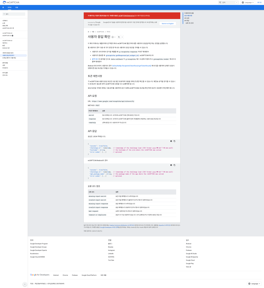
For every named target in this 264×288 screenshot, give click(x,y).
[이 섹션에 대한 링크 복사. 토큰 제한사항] (104, 76)
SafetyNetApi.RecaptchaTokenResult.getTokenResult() (131, 66)
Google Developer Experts (38, 250)
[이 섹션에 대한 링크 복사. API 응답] (99, 131)
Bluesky (110, 247)
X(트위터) (111, 257)
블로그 (110, 244)
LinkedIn (111, 253)
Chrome (188, 247)
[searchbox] (13, 14)
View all (188, 267)
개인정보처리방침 (40, 283)
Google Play (190, 263)
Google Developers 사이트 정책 (109, 227)
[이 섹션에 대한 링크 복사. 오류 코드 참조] (102, 186)
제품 (93, 32)
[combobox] (228, 2)
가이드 (10, 7)
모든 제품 (103, 275)
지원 (16, 7)
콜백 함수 (95, 59)
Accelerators (34, 253)
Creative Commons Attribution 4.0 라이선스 (122, 225)
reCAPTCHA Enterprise (126, 16)
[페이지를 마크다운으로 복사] (119, 37)
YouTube (111, 260)
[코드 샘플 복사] (174, 141)
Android (188, 244)
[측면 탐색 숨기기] (25, 284)
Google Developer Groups (38, 247)
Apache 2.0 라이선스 (165, 225)
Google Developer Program (39, 244)
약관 (31, 283)
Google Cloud (190, 260)
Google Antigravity (192, 257)
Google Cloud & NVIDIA (37, 257)
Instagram (111, 250)
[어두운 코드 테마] (171, 141)
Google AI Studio (191, 253)
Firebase (189, 250)
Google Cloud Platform (89, 275)
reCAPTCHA (13, 2)
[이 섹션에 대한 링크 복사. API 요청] (99, 96)
